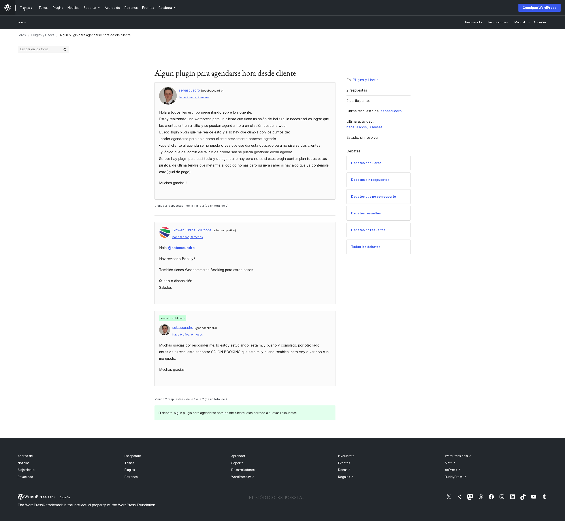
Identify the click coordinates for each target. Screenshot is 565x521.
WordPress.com (458, 456)
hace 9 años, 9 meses (194, 97)
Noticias (23, 463)
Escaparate (132, 456)
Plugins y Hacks (42, 35)
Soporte (237, 463)
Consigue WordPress (539, 7)
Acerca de (25, 456)
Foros (22, 22)
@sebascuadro (181, 248)
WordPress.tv (243, 477)
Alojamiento (26, 470)
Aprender (238, 456)
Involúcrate (346, 456)
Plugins (129, 470)
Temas (129, 463)
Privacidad (25, 477)
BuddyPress (455, 477)
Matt (450, 463)
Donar (344, 470)
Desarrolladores (243, 470)
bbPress (453, 470)
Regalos (346, 477)
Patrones (131, 477)
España (65, 497)
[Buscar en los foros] (64, 49)
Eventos (344, 463)
